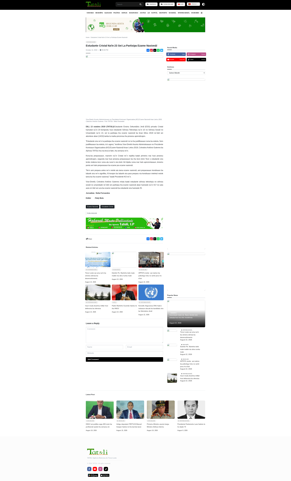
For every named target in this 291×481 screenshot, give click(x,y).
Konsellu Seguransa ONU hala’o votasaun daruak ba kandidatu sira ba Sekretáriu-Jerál (150, 308)
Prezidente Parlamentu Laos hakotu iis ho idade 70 (191, 425)
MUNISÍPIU (99, 13)
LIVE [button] (182, 4)
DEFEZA (124, 13)
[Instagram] (151, 50)
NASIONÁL (172, 13)
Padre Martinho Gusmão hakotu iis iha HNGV (124, 307)
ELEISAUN (108, 13)
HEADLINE (144, 269)
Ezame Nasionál (92, 206)
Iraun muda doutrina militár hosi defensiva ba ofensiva (96, 307)
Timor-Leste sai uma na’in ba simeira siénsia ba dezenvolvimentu (95, 275)
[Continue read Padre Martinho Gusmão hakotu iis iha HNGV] (124, 292)
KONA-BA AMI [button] (168, 4)
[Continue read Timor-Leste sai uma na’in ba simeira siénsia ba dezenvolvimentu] (97, 260)
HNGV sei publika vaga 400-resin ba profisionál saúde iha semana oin (99, 425)
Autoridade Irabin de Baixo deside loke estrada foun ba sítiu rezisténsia (183, 316)
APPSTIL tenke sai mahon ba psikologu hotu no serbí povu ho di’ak (150, 275)
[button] (93, 4)
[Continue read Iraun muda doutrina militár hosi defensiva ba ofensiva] (97, 292)
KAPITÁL (154, 13)
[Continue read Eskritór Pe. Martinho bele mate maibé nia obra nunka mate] (124, 260)
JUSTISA (143, 13)
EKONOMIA (195, 13)
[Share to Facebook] (148, 50)
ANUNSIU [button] (152, 4)
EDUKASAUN (91, 42)
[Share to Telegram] (161, 50)
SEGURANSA (133, 13)
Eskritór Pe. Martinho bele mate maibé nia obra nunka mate (123, 274)
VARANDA (90, 13)
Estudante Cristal (107, 206)
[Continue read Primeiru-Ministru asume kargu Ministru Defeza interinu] (161, 410)
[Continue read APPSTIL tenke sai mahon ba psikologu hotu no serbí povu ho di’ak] (151, 260)
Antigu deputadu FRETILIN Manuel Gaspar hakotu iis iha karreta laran (129, 425)
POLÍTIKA (116, 13)
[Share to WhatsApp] (158, 50)
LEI (149, 13)
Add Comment (93, 359)
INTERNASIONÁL (184, 13)
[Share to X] (154, 50)
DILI (115, 302)
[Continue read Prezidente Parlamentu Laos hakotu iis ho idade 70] (191, 410)
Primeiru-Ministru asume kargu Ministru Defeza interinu (158, 425)
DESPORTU (163, 13)
